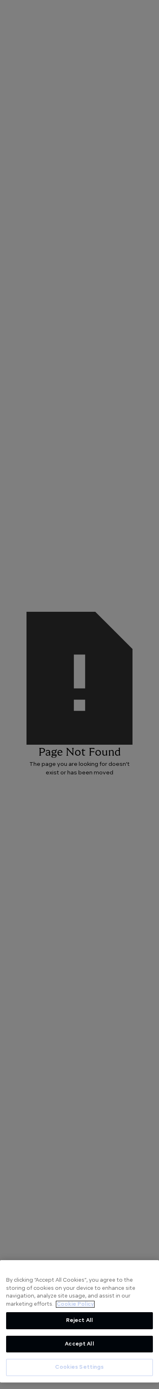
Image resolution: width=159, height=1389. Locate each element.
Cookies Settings (79, 1367)
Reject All (79, 1320)
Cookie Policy (75, 1304)
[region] (79, 1321)
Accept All (79, 1344)
